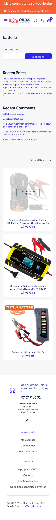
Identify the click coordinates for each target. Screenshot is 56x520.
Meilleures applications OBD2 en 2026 (21, 84)
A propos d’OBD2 (28, 469)
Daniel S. (7, 119)
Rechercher (10, 49)
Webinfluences (33, 506)
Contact (28, 475)
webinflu (7, 124)
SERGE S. (7, 114)
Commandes (28, 445)
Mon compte (28, 439)
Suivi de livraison (28, 451)
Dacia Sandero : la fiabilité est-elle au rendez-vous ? (27, 81)
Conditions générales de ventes (28, 486)
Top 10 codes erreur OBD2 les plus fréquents (24, 78)
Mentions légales (28, 480)
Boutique (19, 114)
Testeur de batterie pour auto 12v (28, 352)
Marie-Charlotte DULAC (14, 139)
